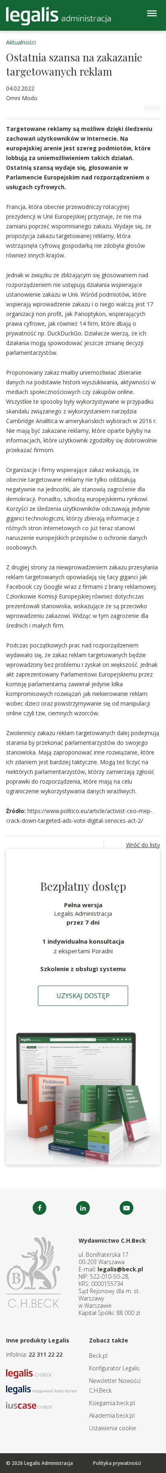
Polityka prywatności (117, 1463)
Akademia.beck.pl (112, 1415)
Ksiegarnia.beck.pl (112, 1403)
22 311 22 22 (45, 1354)
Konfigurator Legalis (114, 1368)
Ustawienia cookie (112, 1428)
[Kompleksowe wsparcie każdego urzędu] (58, 16)
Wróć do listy (143, 845)
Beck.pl (98, 1355)
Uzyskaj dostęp (83, 995)
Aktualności (21, 42)
